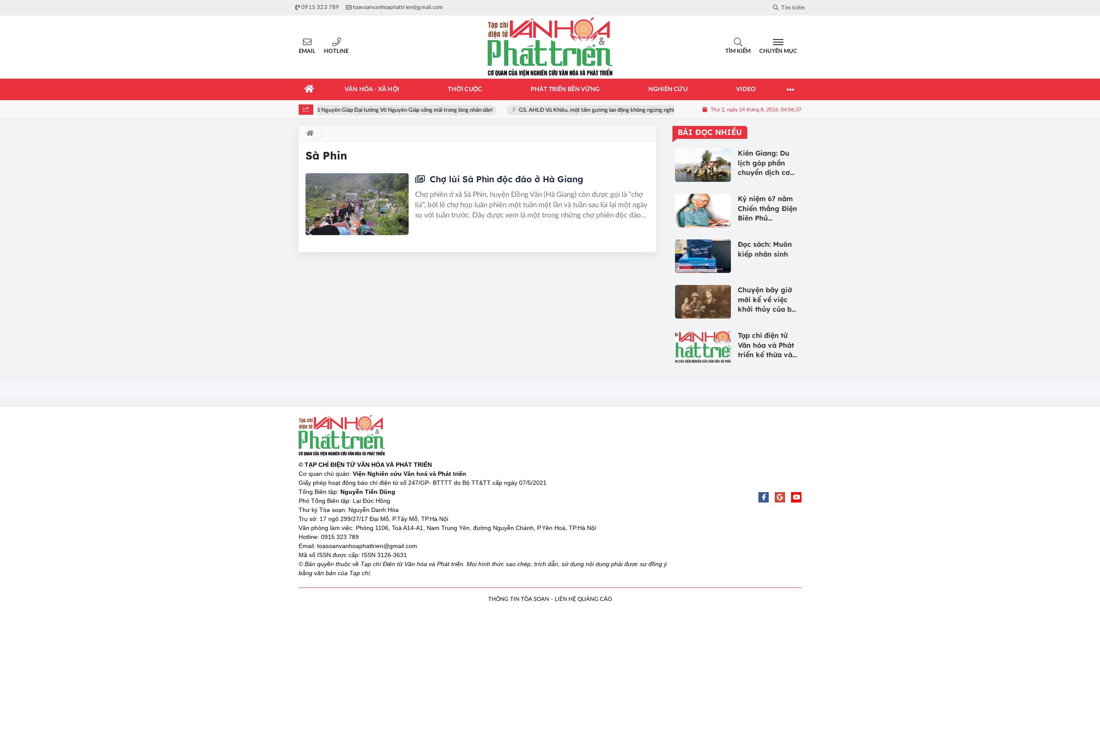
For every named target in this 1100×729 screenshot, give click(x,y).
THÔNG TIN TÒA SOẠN (518, 599)
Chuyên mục (778, 51)
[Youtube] (796, 497)
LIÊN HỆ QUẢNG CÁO (583, 599)
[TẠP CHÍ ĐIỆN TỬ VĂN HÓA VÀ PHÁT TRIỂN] (550, 47)
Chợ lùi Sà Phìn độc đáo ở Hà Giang (505, 179)
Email (307, 51)
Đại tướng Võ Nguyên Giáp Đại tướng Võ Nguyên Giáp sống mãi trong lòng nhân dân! (391, 110)
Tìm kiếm (738, 51)
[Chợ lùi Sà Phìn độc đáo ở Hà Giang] (357, 204)
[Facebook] (763, 497)
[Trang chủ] (309, 89)
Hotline (336, 51)
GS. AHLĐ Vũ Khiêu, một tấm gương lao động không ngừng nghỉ (597, 110)
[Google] (780, 497)
